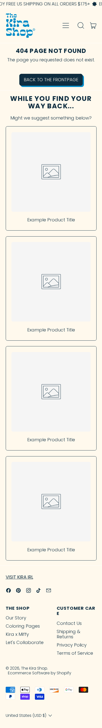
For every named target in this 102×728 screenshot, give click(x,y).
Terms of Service (75, 653)
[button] (81, 25)
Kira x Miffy (17, 634)
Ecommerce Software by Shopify (39, 673)
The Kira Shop (34, 668)
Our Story (16, 618)
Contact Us (69, 623)
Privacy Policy (72, 645)
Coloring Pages (23, 626)
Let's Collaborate (25, 642)
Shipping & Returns (68, 634)
